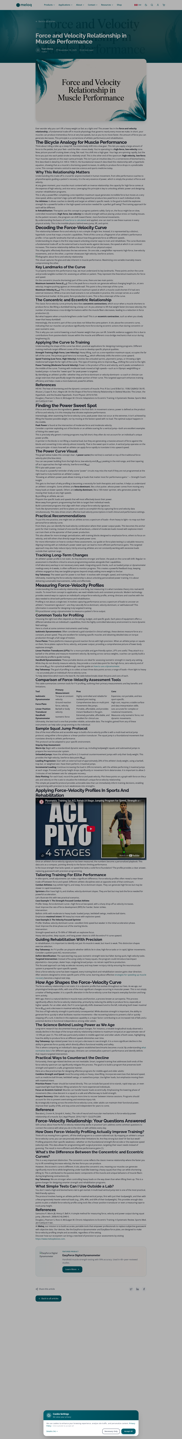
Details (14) (51, 1431)
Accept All (128, 1431)
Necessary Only (111, 1431)
